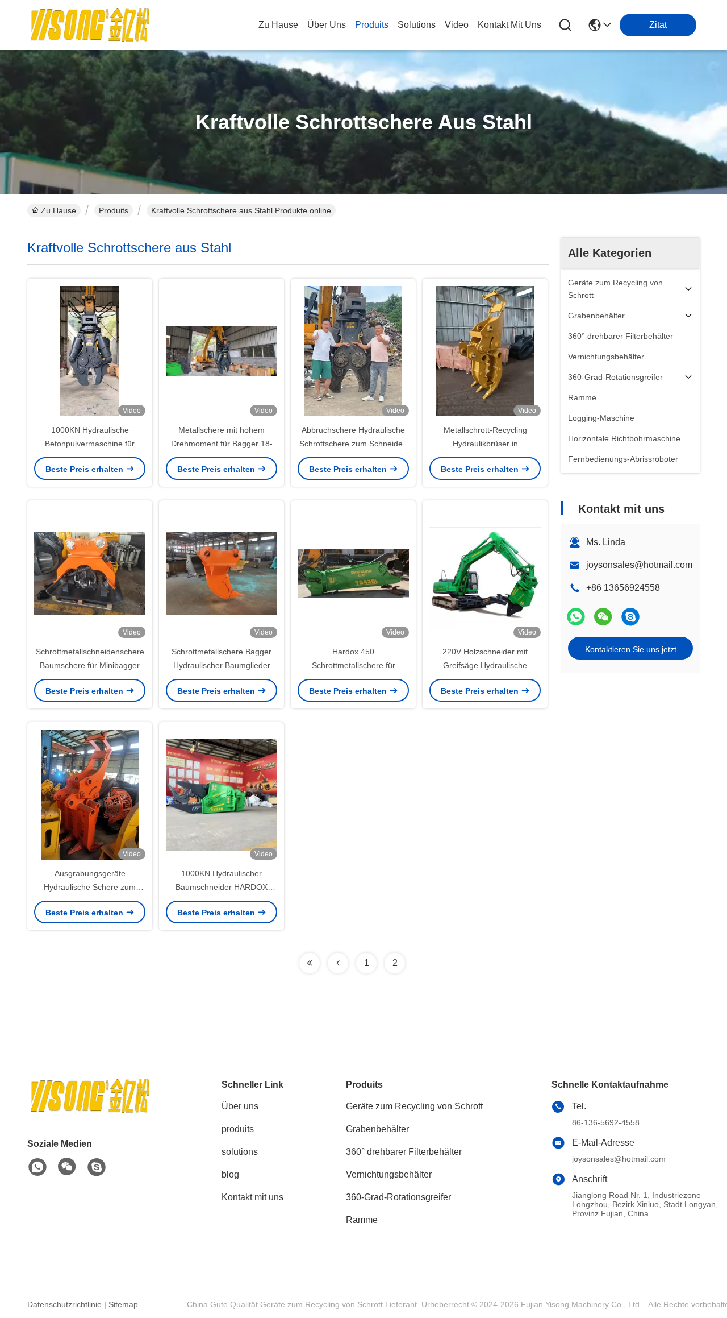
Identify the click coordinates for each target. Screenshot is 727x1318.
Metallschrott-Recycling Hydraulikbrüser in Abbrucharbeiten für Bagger (485, 443)
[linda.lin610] (630, 616)
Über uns (326, 25)
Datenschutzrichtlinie (64, 1304)
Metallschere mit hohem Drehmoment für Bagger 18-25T (222, 443)
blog (230, 1174)
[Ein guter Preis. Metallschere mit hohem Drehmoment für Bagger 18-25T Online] (221, 350)
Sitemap (123, 1304)
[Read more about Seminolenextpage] (309, 963)
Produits (113, 210)
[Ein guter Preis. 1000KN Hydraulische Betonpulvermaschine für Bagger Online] (89, 350)
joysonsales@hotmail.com (639, 565)
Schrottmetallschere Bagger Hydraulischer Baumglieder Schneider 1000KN (221, 665)
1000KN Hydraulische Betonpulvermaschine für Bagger (90, 443)
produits (371, 25)
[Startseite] (89, 1110)
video (457, 25)
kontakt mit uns (509, 25)
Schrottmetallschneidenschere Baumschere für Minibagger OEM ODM (90, 665)
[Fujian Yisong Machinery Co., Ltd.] (89, 25)
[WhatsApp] (576, 616)
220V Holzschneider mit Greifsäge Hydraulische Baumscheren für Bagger (485, 665)
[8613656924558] (37, 1167)
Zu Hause (278, 25)
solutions (417, 25)
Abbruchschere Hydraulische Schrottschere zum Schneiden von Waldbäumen (353, 443)
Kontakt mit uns (252, 1197)
